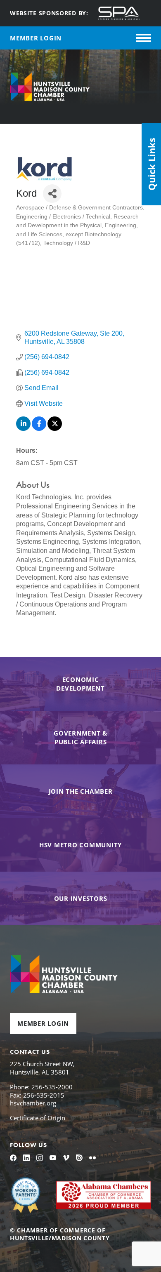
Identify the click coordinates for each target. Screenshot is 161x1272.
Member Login (43, 1023)
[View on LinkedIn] (23, 428)
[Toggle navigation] (143, 38)
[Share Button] (52, 193)
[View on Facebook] (39, 428)
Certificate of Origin (37, 1118)
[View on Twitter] (54, 428)
